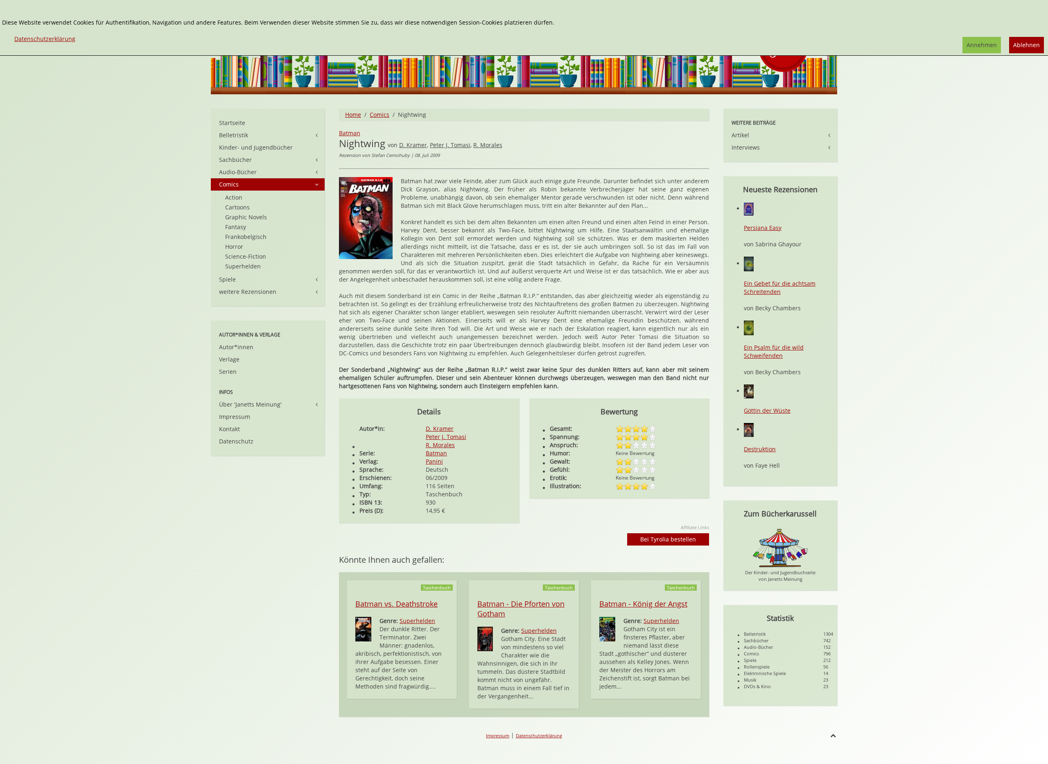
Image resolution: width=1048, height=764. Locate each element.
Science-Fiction (245, 256)
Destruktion (760, 449)
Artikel (740, 135)
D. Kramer (413, 145)
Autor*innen (236, 347)
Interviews (746, 147)
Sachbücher (235, 160)
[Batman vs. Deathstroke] (363, 628)
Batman (349, 133)
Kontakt (229, 429)
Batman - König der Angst (643, 604)
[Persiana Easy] (749, 208)
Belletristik (233, 135)
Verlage (229, 359)
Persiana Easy (762, 228)
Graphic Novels (246, 217)
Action (233, 197)
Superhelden (417, 621)
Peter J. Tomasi (450, 145)
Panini (434, 461)
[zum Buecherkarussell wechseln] (780, 547)
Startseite (232, 123)
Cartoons (237, 207)
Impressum (234, 417)
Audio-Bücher (238, 172)
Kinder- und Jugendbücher (256, 147)
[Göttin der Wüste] (749, 391)
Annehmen (982, 45)
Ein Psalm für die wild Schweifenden (774, 351)
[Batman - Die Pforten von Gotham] (485, 638)
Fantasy (235, 227)
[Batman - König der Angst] (607, 628)
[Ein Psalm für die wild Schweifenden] (749, 327)
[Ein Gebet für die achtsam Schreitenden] (749, 263)
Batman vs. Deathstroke (396, 604)
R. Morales (487, 145)
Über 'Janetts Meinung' (250, 404)
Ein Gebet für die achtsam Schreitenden (779, 288)
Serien (228, 371)
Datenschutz (236, 441)
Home (353, 114)
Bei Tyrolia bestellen (668, 539)
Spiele (227, 279)
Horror (234, 246)
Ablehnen (1026, 45)
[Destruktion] (749, 429)
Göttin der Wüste (767, 410)
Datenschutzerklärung (539, 735)
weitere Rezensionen (247, 292)
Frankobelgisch (246, 237)
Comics (379, 114)
